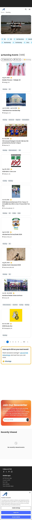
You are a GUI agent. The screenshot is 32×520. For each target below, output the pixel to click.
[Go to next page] (27, 342)
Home (2, 12)
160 (24, 342)
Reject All (16, 512)
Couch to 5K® (6, 480)
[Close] (30, 492)
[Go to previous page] (4, 342)
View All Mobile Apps (8, 486)
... (21, 342)
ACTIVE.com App (7, 478)
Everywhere (16, 26)
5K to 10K (5, 482)
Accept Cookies (16, 517)
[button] (17, 59)
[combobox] (6, 59)
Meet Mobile (6, 484)
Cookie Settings (16, 508)
